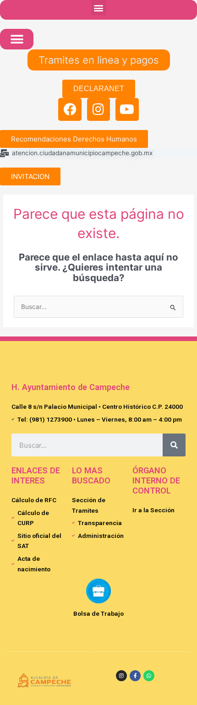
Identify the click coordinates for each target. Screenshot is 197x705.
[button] (98, 7)
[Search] (174, 445)
